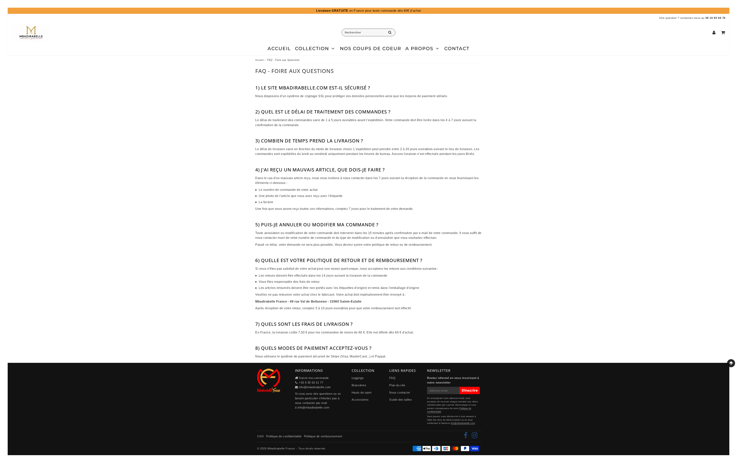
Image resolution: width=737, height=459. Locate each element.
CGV (260, 436)
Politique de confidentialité (284, 436)
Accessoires (360, 399)
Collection (312, 48)
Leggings (358, 378)
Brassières (359, 385)
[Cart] (723, 32)
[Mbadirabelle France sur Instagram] (475, 436)
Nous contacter (399, 392)
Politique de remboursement (323, 436)
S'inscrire (470, 390)
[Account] (714, 32)
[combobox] (368, 32)
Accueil (279, 48)
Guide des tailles (400, 399)
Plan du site (397, 385)
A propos (419, 48)
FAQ (392, 378)
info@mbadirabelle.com (315, 387)
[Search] (389, 32)
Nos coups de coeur (370, 48)
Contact (456, 48)
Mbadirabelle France (281, 448)
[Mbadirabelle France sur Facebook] (466, 436)
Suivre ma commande (314, 378)
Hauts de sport (362, 392)
